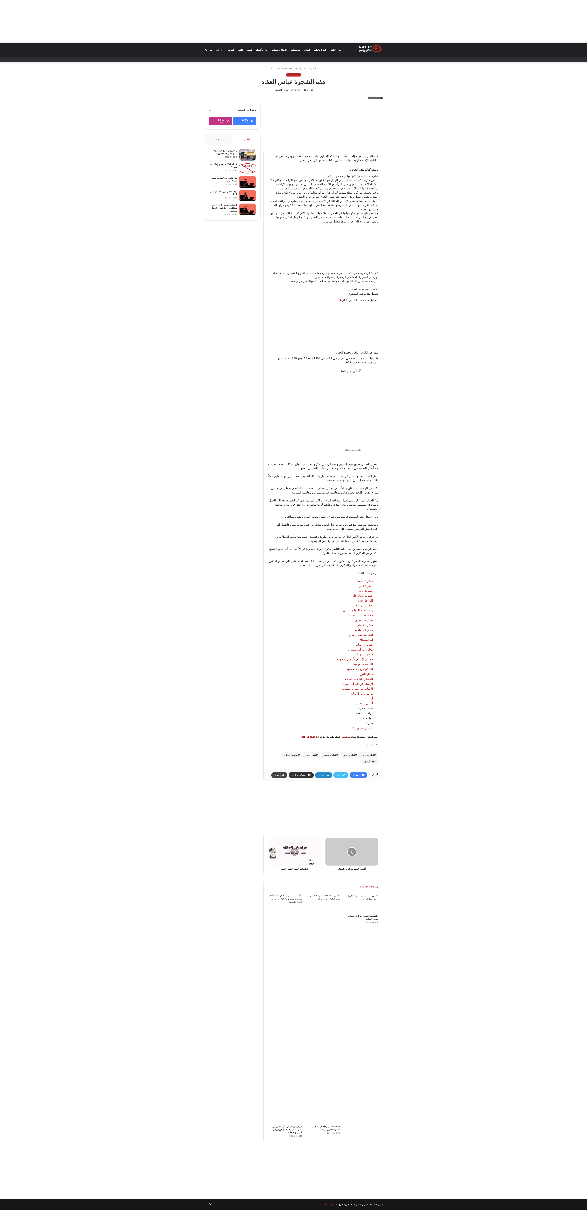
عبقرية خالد (368, 754)
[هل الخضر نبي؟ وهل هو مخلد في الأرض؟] (247, 182)
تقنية (240, 49)
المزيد (231, 49)
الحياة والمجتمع (279, 49)
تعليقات (218, 139)
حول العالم (336, 49)
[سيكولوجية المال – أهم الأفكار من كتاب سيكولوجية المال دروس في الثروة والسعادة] (285, 1009)
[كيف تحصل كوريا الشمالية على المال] (247, 195)
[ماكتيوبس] (370, 48)
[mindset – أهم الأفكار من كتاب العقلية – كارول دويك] (323, 1009)
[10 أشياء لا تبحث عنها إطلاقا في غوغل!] (247, 168)
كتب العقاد (310, 754)
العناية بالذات (320, 49)
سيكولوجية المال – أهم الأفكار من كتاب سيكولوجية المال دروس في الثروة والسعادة (287, 1129)
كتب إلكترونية (299, 68)
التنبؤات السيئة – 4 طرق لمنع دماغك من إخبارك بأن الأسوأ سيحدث (224, 208)
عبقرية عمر (349, 754)
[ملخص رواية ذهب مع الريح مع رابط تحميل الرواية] (361, 903)
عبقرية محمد (329, 754)
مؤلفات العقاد (291, 754)
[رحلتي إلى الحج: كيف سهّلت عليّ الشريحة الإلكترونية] (247, 155)
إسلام (307, 49)
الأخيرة (246, 139)
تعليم (249, 49)
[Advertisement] (293, 21)
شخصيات (295, 49)
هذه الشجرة (368, 761)
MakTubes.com (309, 736)
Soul (308, 90)
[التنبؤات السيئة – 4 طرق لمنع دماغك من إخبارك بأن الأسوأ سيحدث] (247, 209)
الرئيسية (310, 68)
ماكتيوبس (345, 736)
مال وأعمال (261, 49)
